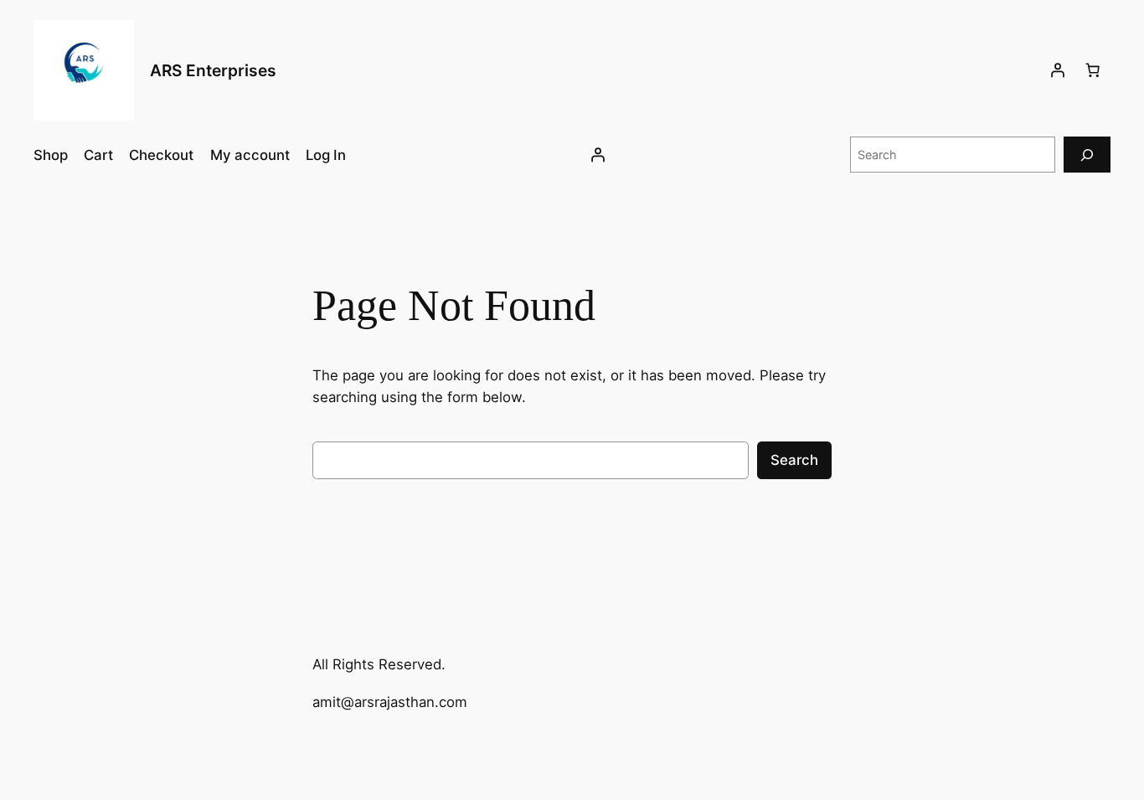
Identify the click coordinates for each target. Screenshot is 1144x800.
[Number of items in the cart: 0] (1093, 70)
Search (794, 460)
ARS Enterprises (213, 70)
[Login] (1057, 70)
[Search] (1087, 155)
